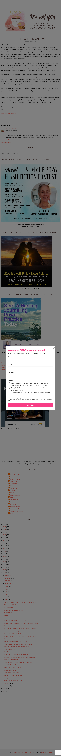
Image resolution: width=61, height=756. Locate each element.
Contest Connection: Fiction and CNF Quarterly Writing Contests (29, 385)
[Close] (54, 348)
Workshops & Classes (17, 390)
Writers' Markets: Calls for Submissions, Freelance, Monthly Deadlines (30, 392)
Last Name (11, 372)
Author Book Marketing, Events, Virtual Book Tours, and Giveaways (29, 383)
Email (9, 357)
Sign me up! (30, 405)
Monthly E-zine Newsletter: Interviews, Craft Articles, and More (28, 388)
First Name (11, 364)
